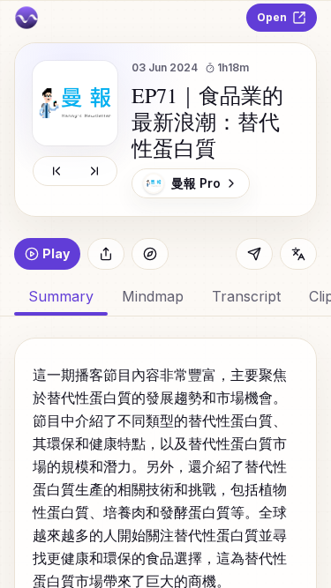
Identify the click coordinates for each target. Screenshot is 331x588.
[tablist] (165, 296)
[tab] (153, 296)
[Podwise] (26, 17)
